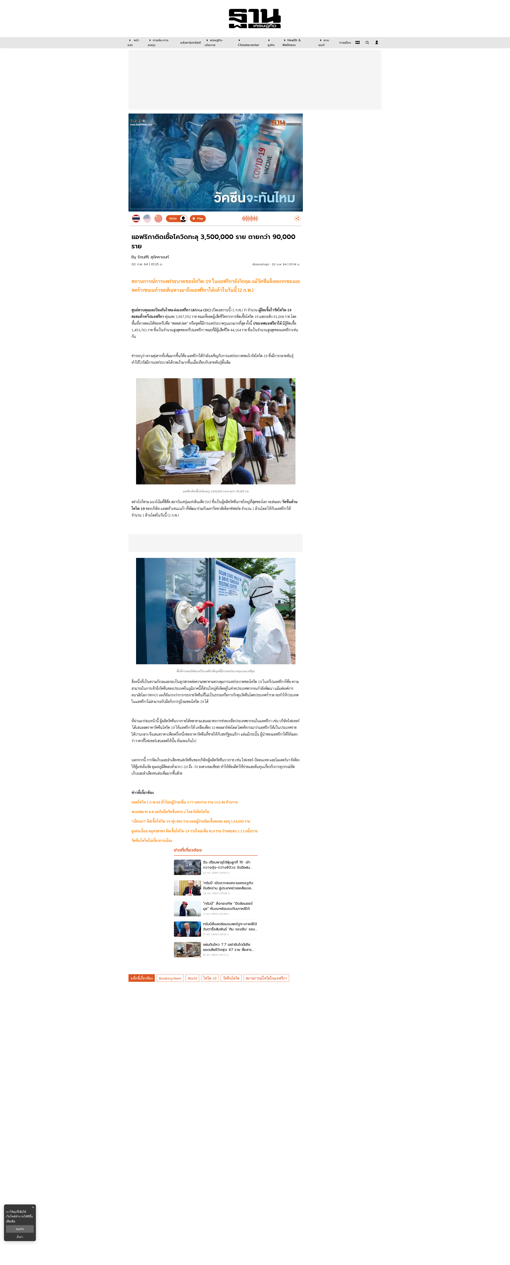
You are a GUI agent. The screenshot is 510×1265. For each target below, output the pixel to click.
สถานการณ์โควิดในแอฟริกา (266, 978)
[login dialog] (377, 42)
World (192, 978)
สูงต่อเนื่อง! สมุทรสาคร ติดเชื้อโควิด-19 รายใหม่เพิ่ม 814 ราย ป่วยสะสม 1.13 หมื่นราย (194, 831)
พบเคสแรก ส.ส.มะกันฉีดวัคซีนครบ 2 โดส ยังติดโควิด (170, 811)
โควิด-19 (210, 978)
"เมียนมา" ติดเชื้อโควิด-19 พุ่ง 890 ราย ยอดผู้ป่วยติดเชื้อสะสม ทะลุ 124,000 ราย (190, 821)
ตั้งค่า (20, 1237)
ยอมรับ (20, 1229)
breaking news (170, 978)
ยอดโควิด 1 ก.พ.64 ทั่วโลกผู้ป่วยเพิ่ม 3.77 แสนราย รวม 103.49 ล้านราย (184, 802)
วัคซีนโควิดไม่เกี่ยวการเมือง (151, 840)
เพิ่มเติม (10, 1221)
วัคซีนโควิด (231, 978)
